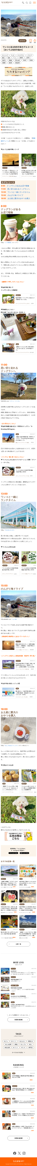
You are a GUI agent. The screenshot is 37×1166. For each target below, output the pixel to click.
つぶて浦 (14, 619)
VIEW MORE (18, 1020)
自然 (12, 887)
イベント (7, 912)
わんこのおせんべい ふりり (11, 745)
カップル (23, 1044)
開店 (5, 887)
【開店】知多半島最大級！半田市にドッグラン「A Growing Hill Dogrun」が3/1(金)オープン (25, 438)
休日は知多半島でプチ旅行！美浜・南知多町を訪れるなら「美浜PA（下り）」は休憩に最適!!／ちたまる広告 (25, 665)
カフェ (2, 887)
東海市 (32, 886)
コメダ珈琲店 (8, 242)
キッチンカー (22, 912)
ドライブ (3, 938)
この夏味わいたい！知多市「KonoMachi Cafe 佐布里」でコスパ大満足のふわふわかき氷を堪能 (23, 1115)
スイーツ (14, 1041)
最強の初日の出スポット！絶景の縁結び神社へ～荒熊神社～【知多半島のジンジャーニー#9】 (25, 645)
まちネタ (11, 912)
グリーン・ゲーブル (14, 401)
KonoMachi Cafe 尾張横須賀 (18, 996)
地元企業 (3, 912)
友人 (12, 938)
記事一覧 (18, 944)
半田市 (32, 1105)
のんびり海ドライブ (15, 195)
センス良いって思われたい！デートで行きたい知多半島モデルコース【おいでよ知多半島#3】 (10, 172)
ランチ (20, 887)
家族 (10, 938)
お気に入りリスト (30, 3)
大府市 (14, 886)
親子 (8, 938)
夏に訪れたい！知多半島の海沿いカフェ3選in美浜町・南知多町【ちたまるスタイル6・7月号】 (25, 692)
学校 (26, 938)
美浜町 (33, 912)
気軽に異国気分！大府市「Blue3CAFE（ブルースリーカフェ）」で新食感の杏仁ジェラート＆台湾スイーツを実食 (23, 1128)
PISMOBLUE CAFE (9, 530)
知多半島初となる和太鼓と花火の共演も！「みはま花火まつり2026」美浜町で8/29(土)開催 (27, 908)
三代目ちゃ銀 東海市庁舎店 (17, 1004)
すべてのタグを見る (17, 1052)
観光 (30, 912)
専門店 (31, 1047)
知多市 (32, 1117)
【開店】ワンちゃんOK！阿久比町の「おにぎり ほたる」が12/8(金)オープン (25, 348)
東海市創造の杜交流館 (16, 988)
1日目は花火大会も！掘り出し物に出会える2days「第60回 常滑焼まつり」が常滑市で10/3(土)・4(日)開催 (23, 1090)
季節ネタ (31, 1041)
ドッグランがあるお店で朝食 (18, 186)
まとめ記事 (28, 887)
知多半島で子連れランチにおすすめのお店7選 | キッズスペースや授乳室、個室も (27, 883)
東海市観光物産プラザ (16, 979)
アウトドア (8, 887)
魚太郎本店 (13, 971)
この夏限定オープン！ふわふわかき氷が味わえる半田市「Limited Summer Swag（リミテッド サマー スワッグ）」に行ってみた (23, 1102)
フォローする (25, 853)
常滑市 (15, 912)
